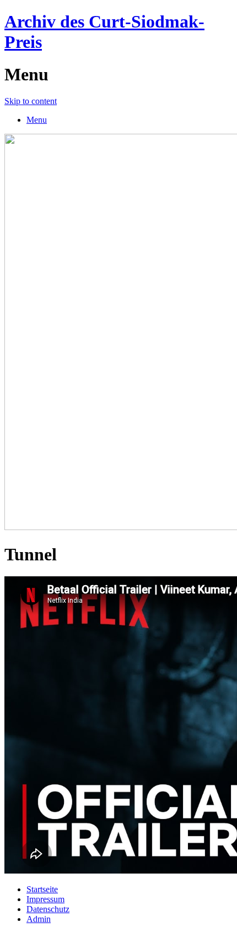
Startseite (42, 889)
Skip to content (30, 101)
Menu (36, 119)
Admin (38, 919)
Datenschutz (47, 909)
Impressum (45, 899)
